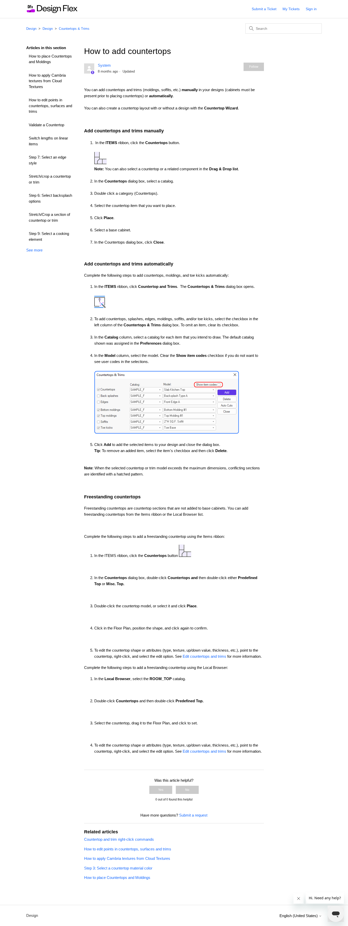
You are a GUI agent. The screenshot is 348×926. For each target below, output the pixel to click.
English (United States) (299, 916)
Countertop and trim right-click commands (119, 839)
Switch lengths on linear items (48, 141)
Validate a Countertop (46, 125)
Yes (160, 790)
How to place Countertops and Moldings (50, 59)
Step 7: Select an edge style (47, 160)
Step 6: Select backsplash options (50, 198)
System (104, 65)
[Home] (51, 11)
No (187, 790)
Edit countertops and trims (204, 656)
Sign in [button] (311, 9)
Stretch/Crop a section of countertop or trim (49, 217)
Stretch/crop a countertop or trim (50, 179)
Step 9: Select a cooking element (49, 236)
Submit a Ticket (264, 9)
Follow (253, 66)
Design (31, 29)
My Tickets (291, 9)
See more (34, 250)
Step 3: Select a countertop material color (118, 868)
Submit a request (193, 815)
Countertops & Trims (74, 29)
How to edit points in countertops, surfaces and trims (50, 106)
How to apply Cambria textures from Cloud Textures (47, 81)
